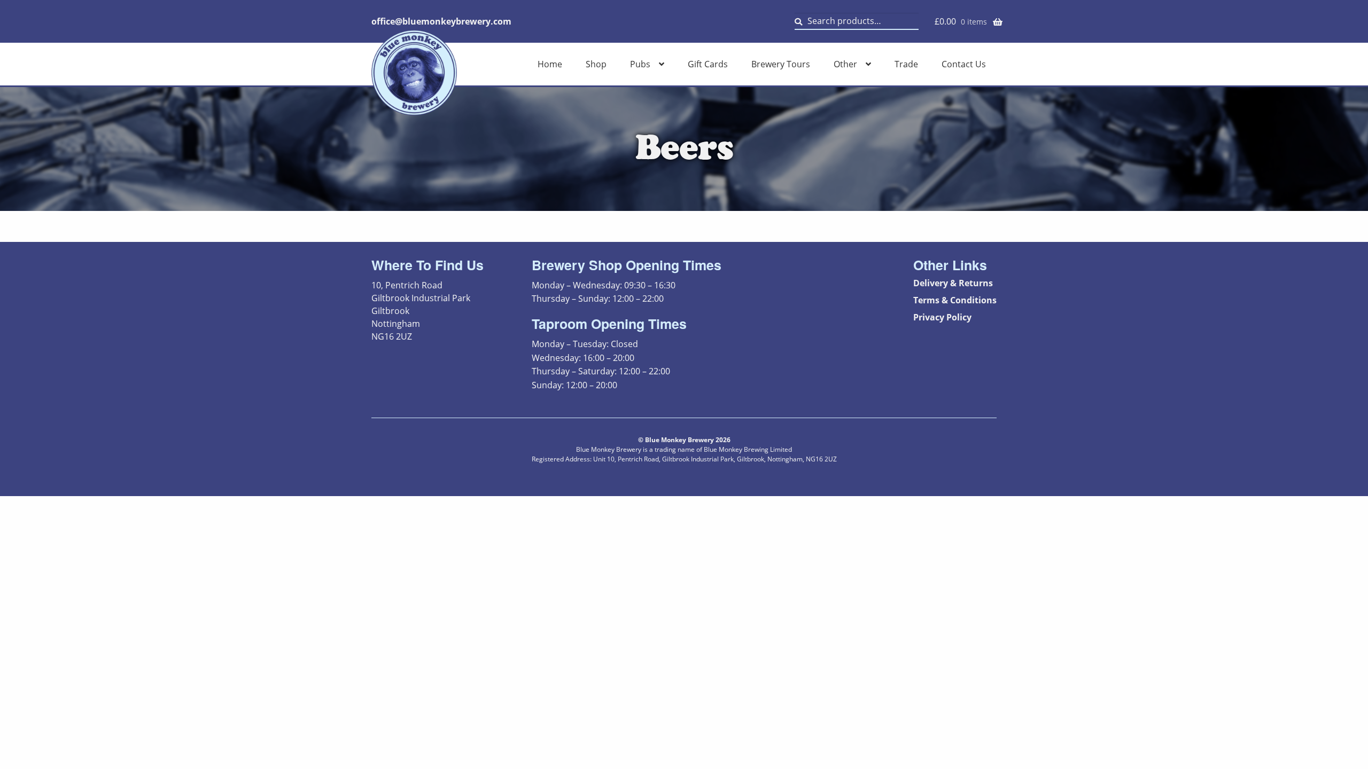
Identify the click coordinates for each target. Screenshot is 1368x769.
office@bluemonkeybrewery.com (441, 21)
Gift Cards (708, 64)
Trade (906, 64)
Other (845, 64)
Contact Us (964, 64)
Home (550, 64)
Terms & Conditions (955, 300)
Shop (596, 64)
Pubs (640, 64)
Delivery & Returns (953, 283)
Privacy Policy (942, 317)
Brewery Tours (780, 64)
